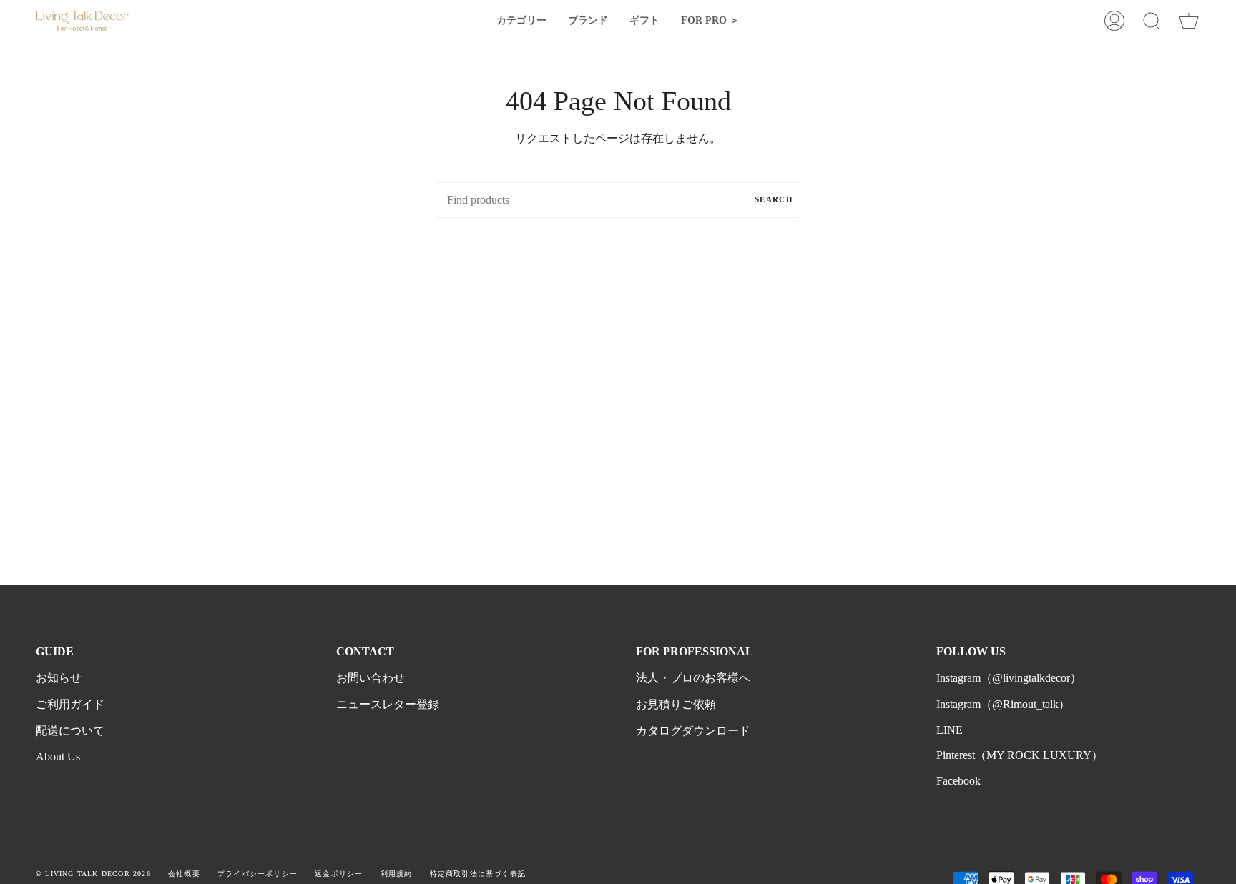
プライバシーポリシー (257, 874)
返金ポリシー (339, 874)
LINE (949, 730)
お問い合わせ (370, 678)
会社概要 (184, 874)
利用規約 (397, 874)
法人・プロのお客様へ (693, 678)
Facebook (958, 781)
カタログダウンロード (693, 731)
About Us (58, 756)
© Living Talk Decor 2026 (93, 874)
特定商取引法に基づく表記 (478, 874)
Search (774, 199)
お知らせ (59, 678)
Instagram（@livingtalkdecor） (1009, 678)
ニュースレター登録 (387, 704)
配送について (70, 731)
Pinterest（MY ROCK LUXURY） (1019, 755)
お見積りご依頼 (676, 704)
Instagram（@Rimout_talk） (1003, 704)
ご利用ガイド (70, 704)
